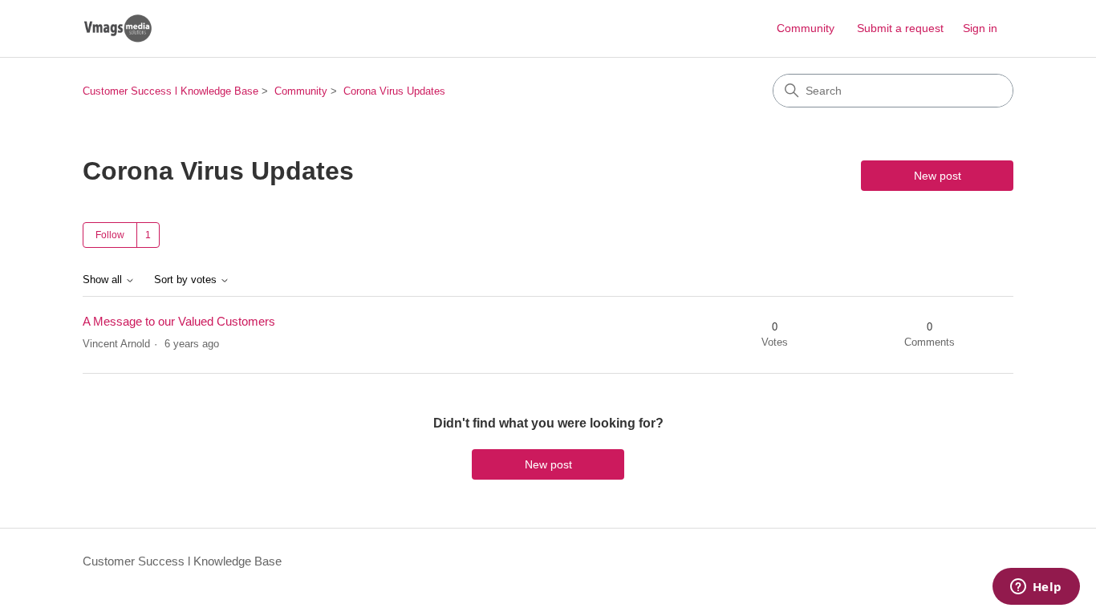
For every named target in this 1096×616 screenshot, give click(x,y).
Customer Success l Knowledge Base (170, 91)
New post (937, 175)
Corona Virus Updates (394, 91)
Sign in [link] (980, 28)
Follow (109, 235)
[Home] (117, 28)
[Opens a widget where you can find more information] (1036, 588)
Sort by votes (187, 280)
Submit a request (900, 28)
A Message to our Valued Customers (179, 321)
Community (805, 28)
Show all (104, 280)
